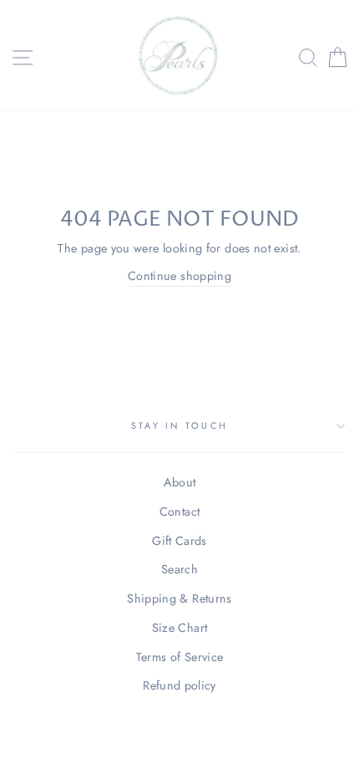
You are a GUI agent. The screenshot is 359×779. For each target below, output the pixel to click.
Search (179, 569)
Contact (179, 511)
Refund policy (179, 685)
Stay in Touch (179, 425)
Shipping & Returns (179, 598)
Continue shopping (179, 275)
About (180, 482)
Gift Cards (179, 540)
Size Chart (180, 627)
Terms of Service (180, 657)
